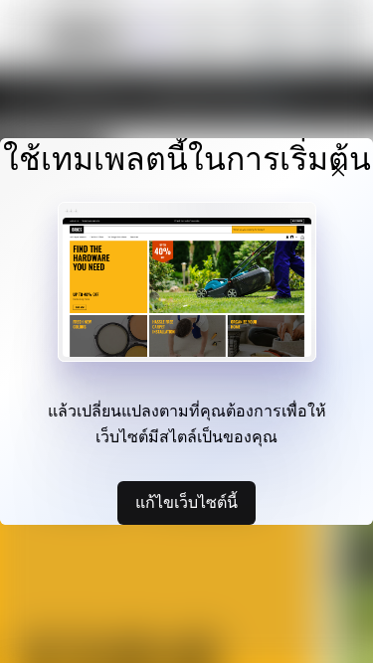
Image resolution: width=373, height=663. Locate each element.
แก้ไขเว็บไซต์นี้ (186, 502)
